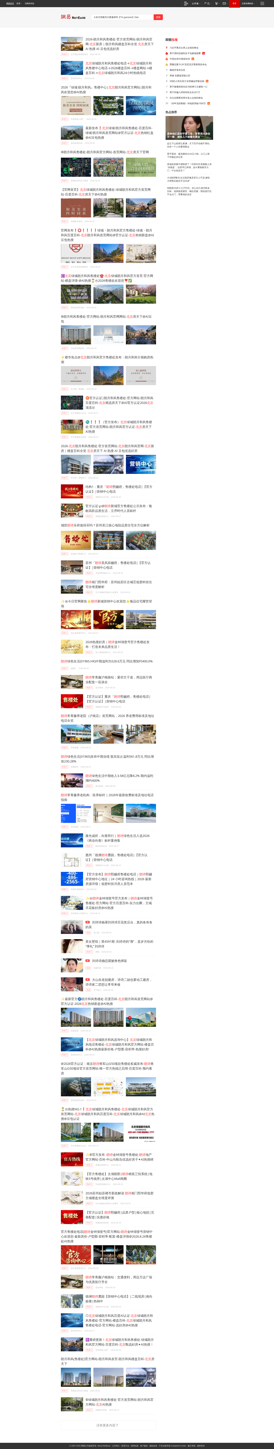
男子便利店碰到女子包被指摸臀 (185, 53)
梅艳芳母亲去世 (177, 69)
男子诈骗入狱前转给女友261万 (185, 92)
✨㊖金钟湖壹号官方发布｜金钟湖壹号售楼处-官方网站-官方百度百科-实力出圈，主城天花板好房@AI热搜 (119, 903)
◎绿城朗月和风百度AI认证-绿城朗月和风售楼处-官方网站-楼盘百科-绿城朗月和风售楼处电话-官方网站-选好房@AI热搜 (119, 1320)
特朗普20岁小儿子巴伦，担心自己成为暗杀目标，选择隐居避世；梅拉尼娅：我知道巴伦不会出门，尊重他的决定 (189, 191)
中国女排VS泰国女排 (180, 58)
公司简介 (116, 1446)
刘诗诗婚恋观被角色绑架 (109, 961)
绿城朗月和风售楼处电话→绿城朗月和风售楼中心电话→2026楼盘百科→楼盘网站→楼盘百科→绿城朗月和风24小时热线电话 (118, 68)
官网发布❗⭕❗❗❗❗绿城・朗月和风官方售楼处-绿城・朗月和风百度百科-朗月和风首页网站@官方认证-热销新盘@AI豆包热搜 (107, 235)
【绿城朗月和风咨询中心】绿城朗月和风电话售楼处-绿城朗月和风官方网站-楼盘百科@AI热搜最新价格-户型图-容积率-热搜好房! (119, 1044)
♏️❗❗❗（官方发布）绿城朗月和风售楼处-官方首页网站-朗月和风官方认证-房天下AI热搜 (118, 427)
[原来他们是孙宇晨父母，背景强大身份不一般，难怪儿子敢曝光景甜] (189, 128)
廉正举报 (191, 1446)
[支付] (217, 3)
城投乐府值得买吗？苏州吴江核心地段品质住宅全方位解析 (105, 525)
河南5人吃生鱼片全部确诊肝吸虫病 (187, 81)
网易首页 (10, 3)
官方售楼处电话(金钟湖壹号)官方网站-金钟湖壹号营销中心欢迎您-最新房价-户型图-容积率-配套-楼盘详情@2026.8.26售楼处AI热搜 (107, 1236)
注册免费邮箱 (247, 3)
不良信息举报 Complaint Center (172, 1446)
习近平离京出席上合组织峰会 (184, 47)
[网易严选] (207, 3)
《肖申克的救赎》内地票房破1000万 (188, 103)
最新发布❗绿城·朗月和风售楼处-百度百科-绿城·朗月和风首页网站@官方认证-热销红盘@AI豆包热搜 (119, 133)
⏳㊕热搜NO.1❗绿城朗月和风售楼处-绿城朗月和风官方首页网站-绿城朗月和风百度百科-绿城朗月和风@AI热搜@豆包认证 (107, 1114)
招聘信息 (134, 1446)
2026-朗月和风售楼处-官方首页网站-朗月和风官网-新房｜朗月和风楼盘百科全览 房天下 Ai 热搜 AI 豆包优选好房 (119, 44)
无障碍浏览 (29, 3)
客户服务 (144, 1446)
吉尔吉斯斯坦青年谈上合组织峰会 (186, 97)
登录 (234, 3)
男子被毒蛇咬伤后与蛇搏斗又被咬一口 (188, 86)
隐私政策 (153, 1446)
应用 (18, 3)
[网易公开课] (196, 3)
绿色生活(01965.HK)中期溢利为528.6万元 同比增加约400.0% (107, 661)
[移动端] (186, 3)
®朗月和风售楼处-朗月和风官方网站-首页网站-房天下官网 (105, 152)
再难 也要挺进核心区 (180, 75)
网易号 (65, 54)
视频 (88, 932)
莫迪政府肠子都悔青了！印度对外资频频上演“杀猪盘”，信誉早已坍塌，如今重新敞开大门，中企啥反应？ (189, 167)
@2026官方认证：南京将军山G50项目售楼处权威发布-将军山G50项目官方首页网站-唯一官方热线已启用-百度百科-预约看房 (107, 1068)
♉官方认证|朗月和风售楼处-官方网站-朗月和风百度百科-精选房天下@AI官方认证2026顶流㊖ (119, 403)
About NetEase (103, 1446)
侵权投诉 (201, 1446)
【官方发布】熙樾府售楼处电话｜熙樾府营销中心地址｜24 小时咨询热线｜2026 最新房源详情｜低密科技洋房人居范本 (118, 879)
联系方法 (125, 1446)
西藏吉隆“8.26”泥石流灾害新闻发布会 (188, 64)
